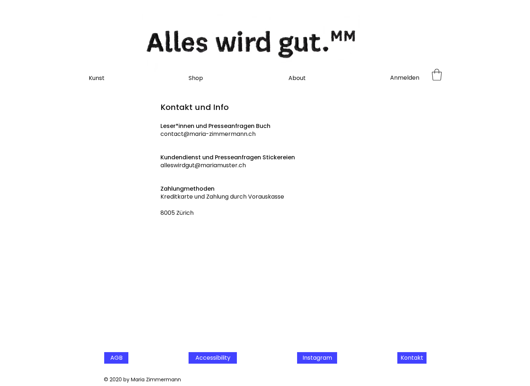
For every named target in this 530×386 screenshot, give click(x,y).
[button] (437, 74)
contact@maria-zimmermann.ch (208, 134)
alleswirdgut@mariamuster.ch (203, 165)
